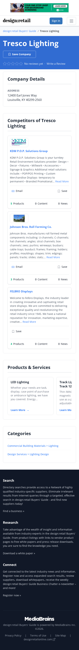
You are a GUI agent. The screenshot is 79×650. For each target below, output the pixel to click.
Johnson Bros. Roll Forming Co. (31, 227)
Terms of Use (38, 635)
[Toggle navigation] (71, 21)
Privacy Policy (13, 635)
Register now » (12, 595)
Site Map (60, 635)
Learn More (18, 410)
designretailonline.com (38, 639)
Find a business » (13, 511)
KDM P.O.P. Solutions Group (29, 151)
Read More (62, 181)
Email (19, 191)
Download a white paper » (19, 553)
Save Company (21, 54)
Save (64, 191)
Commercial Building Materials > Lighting (33, 446)
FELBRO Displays (21, 291)
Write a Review (56, 63)
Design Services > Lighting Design (28, 454)
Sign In (56, 20)
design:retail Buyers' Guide (19, 31)
